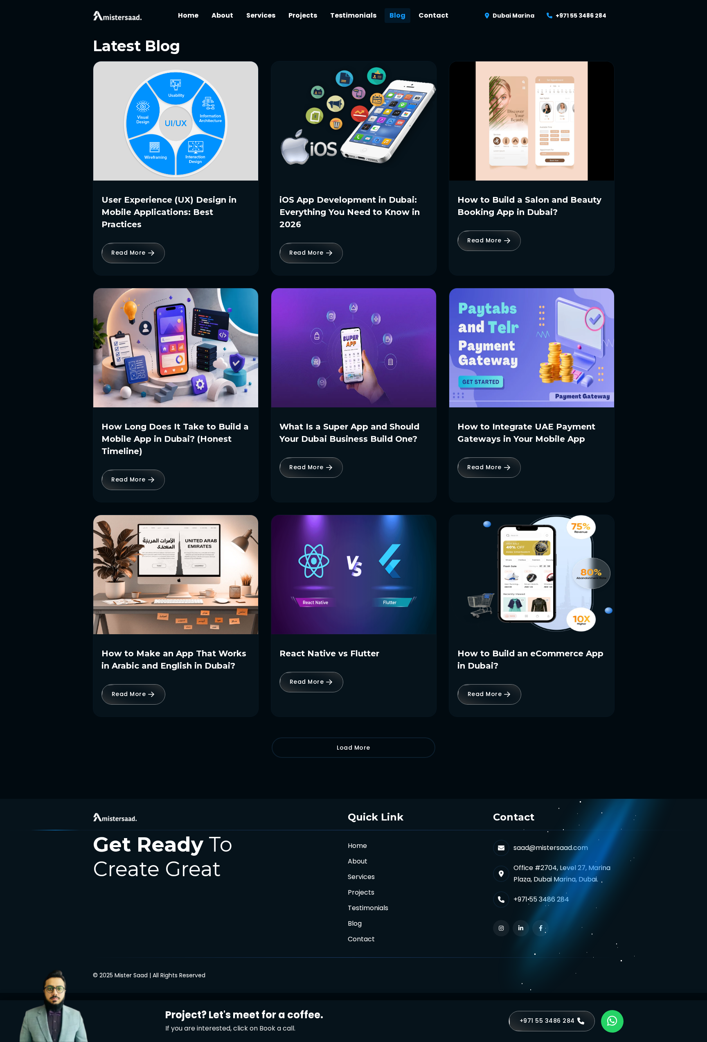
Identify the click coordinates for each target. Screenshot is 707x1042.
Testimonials (353, 15)
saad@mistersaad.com (550, 847)
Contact (433, 15)
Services (260, 15)
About (222, 15)
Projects (302, 15)
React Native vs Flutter (329, 653)
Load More (353, 748)
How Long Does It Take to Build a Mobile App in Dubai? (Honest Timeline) (175, 439)
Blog (397, 15)
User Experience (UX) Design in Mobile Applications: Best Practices (168, 212)
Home (188, 15)
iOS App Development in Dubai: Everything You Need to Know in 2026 (349, 212)
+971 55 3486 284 (581, 15)
